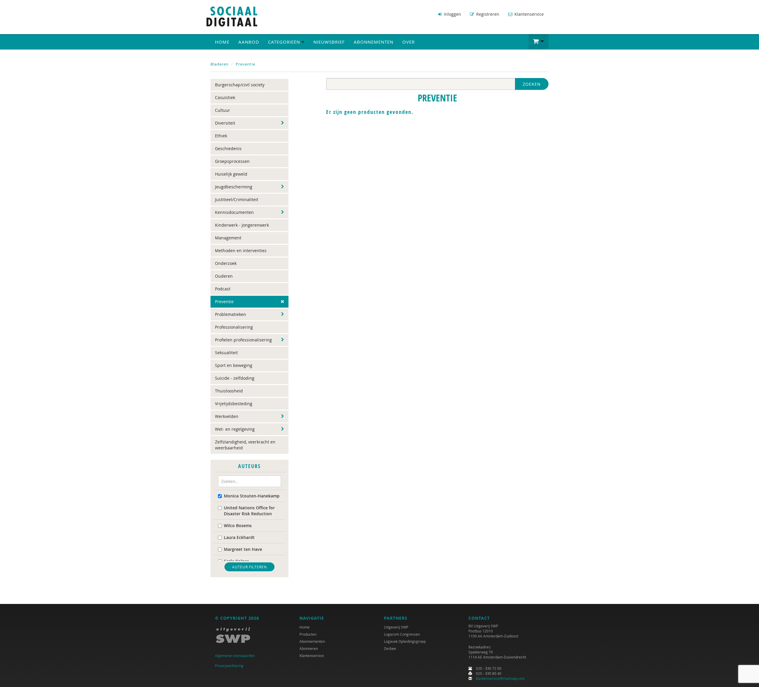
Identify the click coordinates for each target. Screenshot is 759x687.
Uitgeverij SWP (396, 627)
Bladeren (220, 64)
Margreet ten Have (243, 549)
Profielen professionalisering (243, 340)
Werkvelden (226, 416)
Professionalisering (234, 327)
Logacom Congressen (402, 634)
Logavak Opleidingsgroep (405, 641)
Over (408, 42)
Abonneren (308, 648)
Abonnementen (373, 42)
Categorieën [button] (285, 42)
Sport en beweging (233, 365)
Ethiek (221, 136)
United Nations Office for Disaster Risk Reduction (249, 510)
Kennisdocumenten (234, 212)
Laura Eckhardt (239, 537)
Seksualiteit (226, 352)
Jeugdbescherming (233, 187)
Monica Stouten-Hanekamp (252, 496)
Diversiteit (225, 123)
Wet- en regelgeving (235, 429)
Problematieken (230, 314)
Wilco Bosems (238, 525)
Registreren (487, 14)
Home (222, 42)
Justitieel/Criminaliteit (236, 199)
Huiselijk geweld (231, 174)
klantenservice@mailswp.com (500, 678)
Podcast (222, 289)
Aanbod (248, 42)
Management (228, 238)
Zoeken (532, 84)
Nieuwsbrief (329, 42)
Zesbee (390, 648)
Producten (307, 634)
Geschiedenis (228, 148)
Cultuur (222, 110)
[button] (538, 41)
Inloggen (452, 14)
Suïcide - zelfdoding (234, 378)
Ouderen (224, 276)
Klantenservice (528, 14)
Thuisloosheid (229, 391)
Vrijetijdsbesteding (233, 403)
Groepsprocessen (232, 161)
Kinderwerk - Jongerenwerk (242, 225)
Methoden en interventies (241, 250)
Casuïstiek (225, 97)
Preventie (245, 64)
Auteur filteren (249, 566)
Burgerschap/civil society (239, 85)
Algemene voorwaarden (235, 655)
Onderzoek (226, 263)
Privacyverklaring (229, 665)
